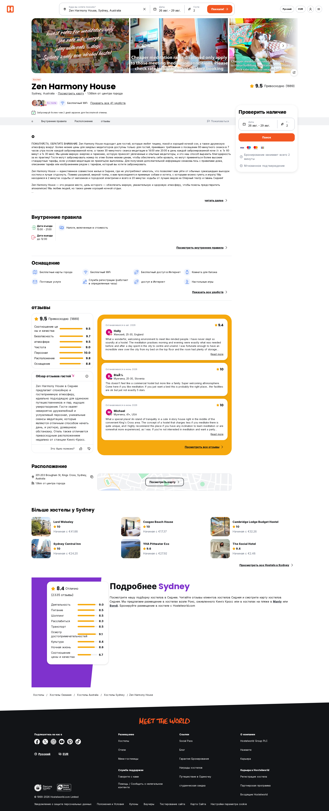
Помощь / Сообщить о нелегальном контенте (140, 785)
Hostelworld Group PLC (253, 740)
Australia (48, 93)
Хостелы (123, 740)
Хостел (36, 79)
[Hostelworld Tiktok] (78, 741)
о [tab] (32, 121)
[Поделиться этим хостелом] (294, 72)
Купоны (133, 804)
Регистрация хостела (253, 776)
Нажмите (246, 749)
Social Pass (186, 740)
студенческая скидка (192, 785)
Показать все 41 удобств (108, 103)
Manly (277, 601)
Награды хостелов (191, 767)
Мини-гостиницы (128, 758)
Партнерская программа (255, 785)
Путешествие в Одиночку (195, 776)
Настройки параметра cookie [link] (229, 804)
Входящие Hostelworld (254, 794)
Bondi (114, 605)
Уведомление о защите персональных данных (63, 804)
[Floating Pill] (283, 45)
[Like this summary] (80, 448)
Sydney (36, 93)
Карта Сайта (198, 804)
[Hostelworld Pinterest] (70, 741)
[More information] (87, 376)
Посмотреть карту (71, 93)
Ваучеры (149, 804)
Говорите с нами (128, 776)
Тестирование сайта (172, 804)
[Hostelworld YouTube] (61, 741)
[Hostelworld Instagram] (53, 741)
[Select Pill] (310, 9)
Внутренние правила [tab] (53, 121)
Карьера (245, 758)
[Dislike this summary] (89, 448)
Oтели (122, 749)
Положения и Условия (110, 804)
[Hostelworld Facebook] (37, 741)
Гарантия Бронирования (194, 758)
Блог (182, 749)
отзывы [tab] (105, 121)
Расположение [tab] (84, 121)
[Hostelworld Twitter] (45, 741)
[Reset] (144, 9)
